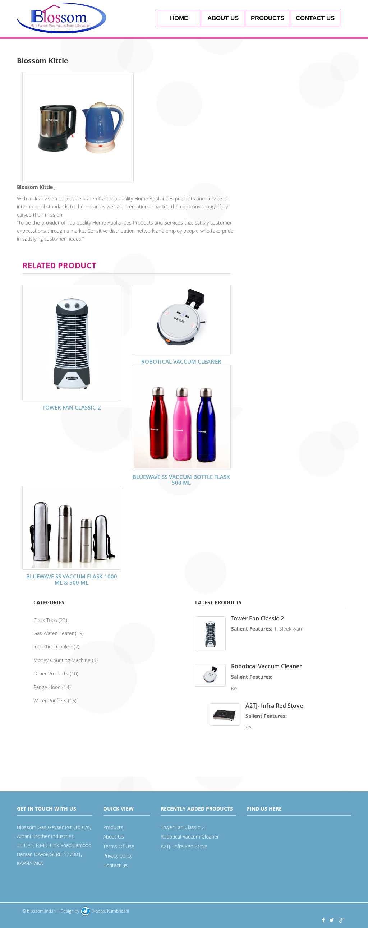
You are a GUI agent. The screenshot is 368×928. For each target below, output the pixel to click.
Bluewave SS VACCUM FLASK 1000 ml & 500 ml (71, 579)
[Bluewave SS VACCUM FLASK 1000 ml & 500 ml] (71, 528)
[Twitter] (332, 920)
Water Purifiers (49, 700)
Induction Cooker (52, 646)
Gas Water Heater (53, 633)
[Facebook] (323, 920)
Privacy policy (117, 855)
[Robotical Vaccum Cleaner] (181, 319)
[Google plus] (341, 920)
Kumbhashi (109, 911)
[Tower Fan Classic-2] (71, 343)
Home (179, 18)
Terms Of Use (118, 846)
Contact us (315, 18)
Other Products (50, 673)
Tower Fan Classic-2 (71, 407)
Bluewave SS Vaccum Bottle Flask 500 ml (181, 479)
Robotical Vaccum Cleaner (181, 361)
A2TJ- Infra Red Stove (274, 706)
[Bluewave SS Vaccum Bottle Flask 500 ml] (181, 417)
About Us (223, 18)
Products (267, 18)
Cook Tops (45, 620)
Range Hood (47, 687)
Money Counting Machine (62, 660)
